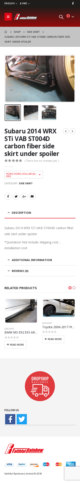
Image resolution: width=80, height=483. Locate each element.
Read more (17, 344)
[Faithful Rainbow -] (25, 16)
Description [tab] (21, 213)
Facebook (8, 196)
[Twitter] (22, 419)
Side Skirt (26, 183)
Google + (24, 196)
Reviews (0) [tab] (20, 271)
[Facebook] (73, 3)
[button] (70, 287)
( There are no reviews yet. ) (41, 161)
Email (32, 196)
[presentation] (10, 78)
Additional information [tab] (32, 260)
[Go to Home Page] (6, 31)
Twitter (16, 196)
